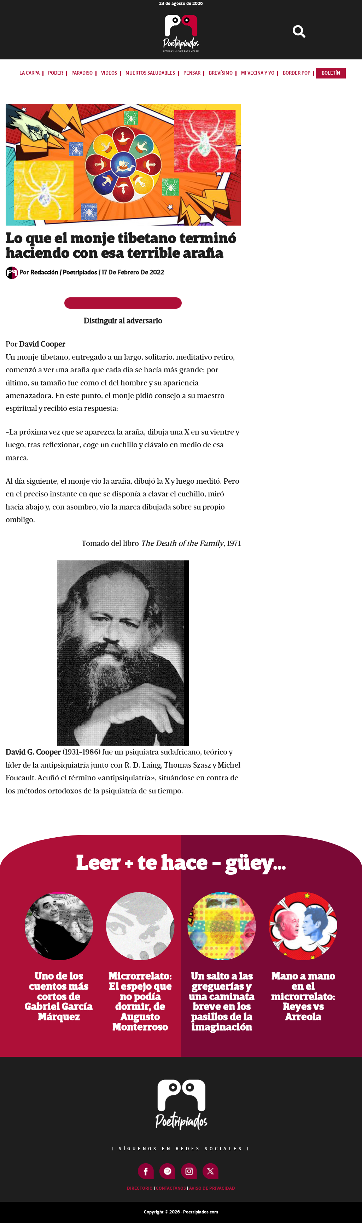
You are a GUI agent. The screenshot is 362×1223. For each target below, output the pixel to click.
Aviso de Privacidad (212, 1188)
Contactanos (171, 1188)
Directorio (140, 1188)
